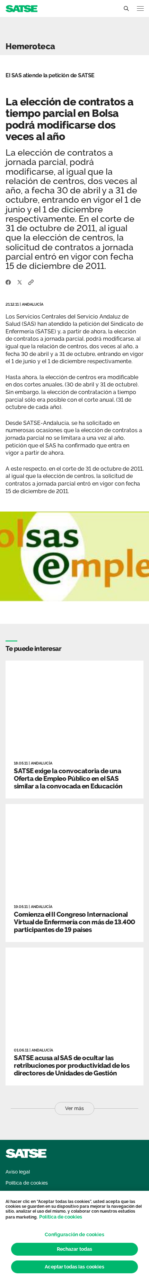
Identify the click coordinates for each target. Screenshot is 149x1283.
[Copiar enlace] (31, 282)
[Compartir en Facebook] (8, 282)
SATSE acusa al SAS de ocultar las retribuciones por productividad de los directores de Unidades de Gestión (71, 1065)
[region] (74, 1237)
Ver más (74, 1108)
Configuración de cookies (74, 1234)
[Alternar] (126, 8)
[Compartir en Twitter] (20, 282)
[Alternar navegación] (140, 8)
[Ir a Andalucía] (21, 8)
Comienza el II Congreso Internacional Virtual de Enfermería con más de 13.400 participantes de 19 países (74, 921)
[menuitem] (18, 1172)
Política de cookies (60, 1217)
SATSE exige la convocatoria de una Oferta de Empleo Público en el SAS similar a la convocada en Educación (68, 778)
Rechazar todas (75, 1249)
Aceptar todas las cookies (74, 1266)
